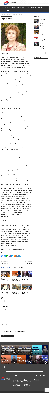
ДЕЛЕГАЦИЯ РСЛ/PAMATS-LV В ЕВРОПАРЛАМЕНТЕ (4, 279)
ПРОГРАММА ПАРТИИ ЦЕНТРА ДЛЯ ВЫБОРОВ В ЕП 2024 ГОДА (44, 38)
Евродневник (14, 14)
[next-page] (4, 301)
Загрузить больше (40, 52)
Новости (4, 7)
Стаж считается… (4, 263)
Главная (2, 14)
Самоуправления (16, 7)
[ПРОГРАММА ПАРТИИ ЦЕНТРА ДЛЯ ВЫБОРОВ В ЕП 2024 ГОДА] (36, 37)
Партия (8, 7)
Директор (29, 263)
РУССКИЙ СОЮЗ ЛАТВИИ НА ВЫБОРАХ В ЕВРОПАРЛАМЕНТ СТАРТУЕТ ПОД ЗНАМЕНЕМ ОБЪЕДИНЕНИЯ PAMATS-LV (5, 295)
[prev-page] (1, 301)
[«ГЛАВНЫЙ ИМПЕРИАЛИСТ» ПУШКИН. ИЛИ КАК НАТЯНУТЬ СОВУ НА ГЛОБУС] (16, 287)
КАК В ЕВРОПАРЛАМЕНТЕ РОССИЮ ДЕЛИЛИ (26, 292)
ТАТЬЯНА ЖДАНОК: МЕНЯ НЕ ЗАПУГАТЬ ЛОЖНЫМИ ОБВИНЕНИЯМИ (8, 360)
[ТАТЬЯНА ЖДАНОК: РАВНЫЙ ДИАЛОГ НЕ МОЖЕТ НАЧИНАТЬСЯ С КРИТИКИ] (16, 274)
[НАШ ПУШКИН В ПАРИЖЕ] (36, 27)
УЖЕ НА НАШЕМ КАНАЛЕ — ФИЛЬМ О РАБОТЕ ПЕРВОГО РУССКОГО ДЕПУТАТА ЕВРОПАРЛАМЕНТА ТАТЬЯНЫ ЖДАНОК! (8, 349)
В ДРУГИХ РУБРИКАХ (18, 267)
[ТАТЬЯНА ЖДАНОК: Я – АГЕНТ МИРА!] (40, 350)
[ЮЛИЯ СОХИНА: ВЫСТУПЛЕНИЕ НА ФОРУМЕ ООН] (36, 21)
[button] (46, 7)
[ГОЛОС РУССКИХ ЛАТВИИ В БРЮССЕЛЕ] (24, 350)
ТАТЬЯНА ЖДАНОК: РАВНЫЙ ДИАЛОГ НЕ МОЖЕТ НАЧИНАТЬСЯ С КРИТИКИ (24, 360)
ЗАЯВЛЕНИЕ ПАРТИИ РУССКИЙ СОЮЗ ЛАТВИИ (43, 32)
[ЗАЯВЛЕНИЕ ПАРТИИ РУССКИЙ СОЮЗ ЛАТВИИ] (36, 32)
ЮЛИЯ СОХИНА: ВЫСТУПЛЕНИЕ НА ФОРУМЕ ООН (43, 20)
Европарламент (25, 7)
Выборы (33, 7)
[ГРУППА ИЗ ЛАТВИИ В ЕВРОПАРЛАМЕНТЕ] (27, 274)
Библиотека (39, 7)
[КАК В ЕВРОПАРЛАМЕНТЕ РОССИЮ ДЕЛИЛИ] (27, 287)
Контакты (4, 10)
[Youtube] (37, 380)
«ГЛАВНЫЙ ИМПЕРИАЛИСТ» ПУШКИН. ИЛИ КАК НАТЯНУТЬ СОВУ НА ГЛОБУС (15, 294)
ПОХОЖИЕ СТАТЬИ (6, 267)
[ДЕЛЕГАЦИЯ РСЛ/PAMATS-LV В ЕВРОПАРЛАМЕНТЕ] (5, 274)
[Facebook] (35, 380)
